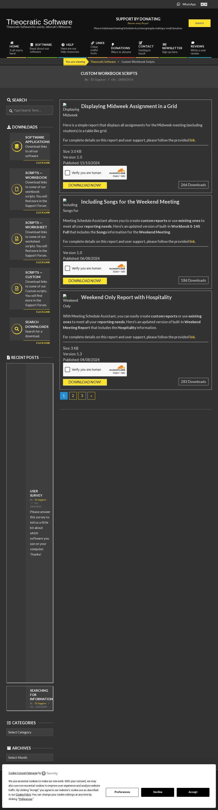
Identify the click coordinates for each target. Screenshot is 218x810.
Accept (193, 792)
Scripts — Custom (33, 274)
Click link (43, 162)
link (192, 140)
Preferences (122, 792)
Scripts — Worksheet (36, 224)
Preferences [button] (25, 799)
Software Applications (37, 139)
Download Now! (85, 185)
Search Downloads (37, 324)
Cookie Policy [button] (23, 794)
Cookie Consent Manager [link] (23, 773)
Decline (157, 792)
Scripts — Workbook (36, 175)
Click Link (43, 212)
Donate (199, 23)
